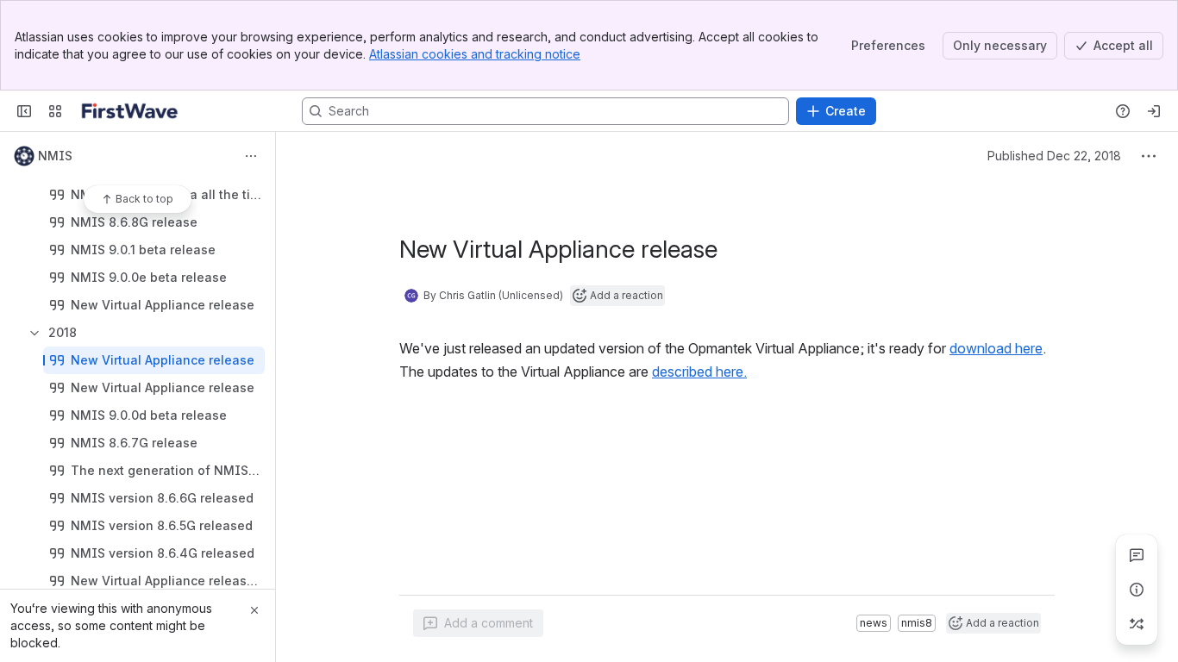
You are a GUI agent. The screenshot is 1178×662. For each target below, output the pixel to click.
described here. (699, 371)
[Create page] (1136, 624)
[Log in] (1154, 111)
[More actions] (251, 156)
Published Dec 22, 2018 (1054, 155)
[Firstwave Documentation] (130, 111)
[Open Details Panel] (1136, 589)
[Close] (254, 610)
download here (996, 348)
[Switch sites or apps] (55, 111)
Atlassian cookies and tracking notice (474, 54)
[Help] (1123, 111)
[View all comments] (1136, 555)
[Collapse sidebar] (24, 111)
